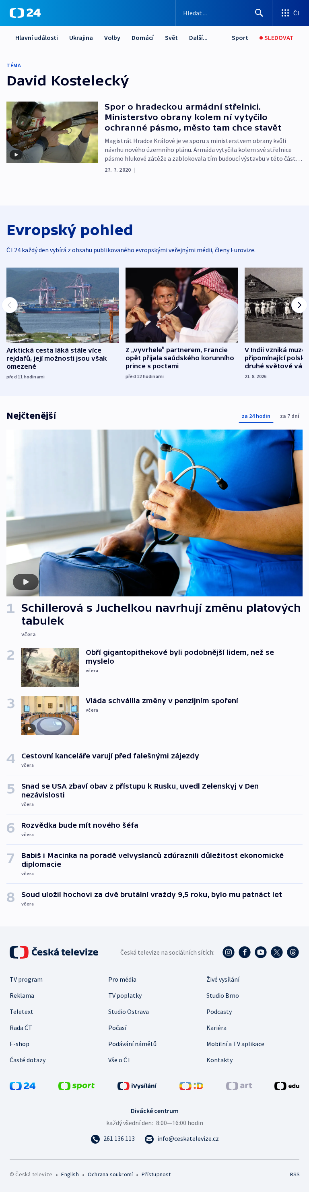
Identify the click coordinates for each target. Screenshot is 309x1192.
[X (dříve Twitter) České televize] (276, 952)
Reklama (22, 995)
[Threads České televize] (292, 952)
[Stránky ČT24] (22, 1085)
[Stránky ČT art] (239, 1085)
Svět (171, 37)
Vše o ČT (119, 1060)
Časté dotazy (27, 1060)
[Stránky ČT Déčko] (191, 1085)
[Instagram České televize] (228, 952)
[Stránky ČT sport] (76, 1085)
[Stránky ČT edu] (286, 1085)
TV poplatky (125, 995)
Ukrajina (81, 37)
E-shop (19, 1044)
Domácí (143, 37)
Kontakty (219, 1060)
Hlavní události (36, 37)
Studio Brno (222, 995)
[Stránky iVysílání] (137, 1085)
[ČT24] (25, 13)
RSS (294, 1174)
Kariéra (216, 1028)
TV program (26, 979)
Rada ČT (21, 1028)
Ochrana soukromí (110, 1174)
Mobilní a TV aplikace (235, 1044)
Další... (198, 37)
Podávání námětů (132, 1044)
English (69, 1174)
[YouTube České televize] (260, 952)
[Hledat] (259, 13)
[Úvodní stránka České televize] (55, 952)
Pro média (122, 979)
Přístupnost (156, 1174)
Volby (112, 37)
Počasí (117, 1028)
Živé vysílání (222, 979)
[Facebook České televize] (244, 952)
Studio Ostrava (128, 1011)
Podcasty (219, 1011)
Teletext (21, 1011)
